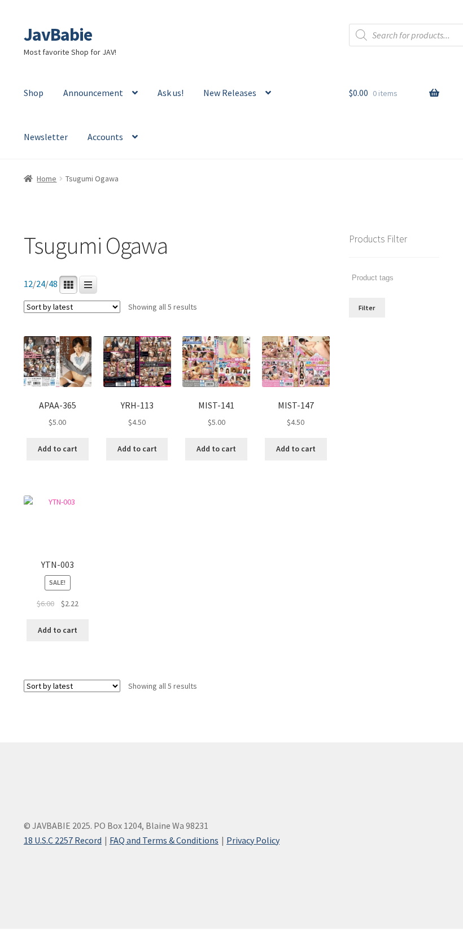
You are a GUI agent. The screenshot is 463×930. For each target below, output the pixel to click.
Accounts (105, 136)
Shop (33, 92)
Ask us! (171, 92)
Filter (367, 307)
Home (46, 178)
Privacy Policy (252, 840)
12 (28, 284)
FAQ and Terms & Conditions (164, 840)
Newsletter (46, 136)
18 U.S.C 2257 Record (63, 840)
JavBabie (58, 34)
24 (40, 284)
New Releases (229, 92)
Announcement (93, 92)
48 (53, 284)
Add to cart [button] (57, 449)
